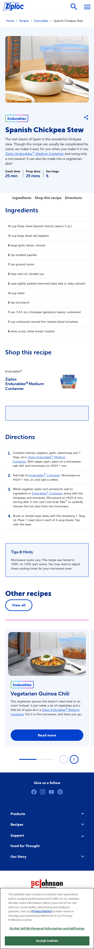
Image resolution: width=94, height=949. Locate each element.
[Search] (74, 6)
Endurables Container (44, 475)
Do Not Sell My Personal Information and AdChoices (47, 928)
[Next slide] (74, 759)
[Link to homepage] (16, 7)
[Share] (86, 117)
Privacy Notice (41, 911)
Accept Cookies (47, 941)
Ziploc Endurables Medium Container (34, 153)
